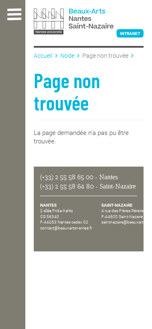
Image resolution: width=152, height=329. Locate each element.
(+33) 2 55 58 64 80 (67, 186)
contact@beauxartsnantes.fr (66, 228)
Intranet (130, 33)
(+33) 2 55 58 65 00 (66, 177)
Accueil (43, 55)
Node (67, 55)
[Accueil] (89, 22)
